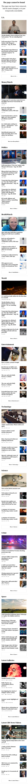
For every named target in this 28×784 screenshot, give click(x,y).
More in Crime (13, 590)
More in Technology (13, 464)
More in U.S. (13, 76)
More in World (13, 338)
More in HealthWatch (13, 272)
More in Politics (13, 208)
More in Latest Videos (13, 780)
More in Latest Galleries (13, 716)
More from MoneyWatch (13, 141)
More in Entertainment (13, 400)
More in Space (13, 654)
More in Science (13, 526)
